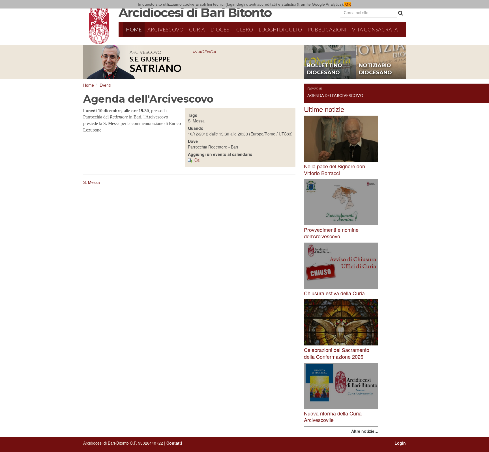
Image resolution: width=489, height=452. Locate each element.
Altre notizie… (364, 431)
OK (347, 4)
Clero (244, 29)
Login (400, 443)
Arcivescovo (165, 29)
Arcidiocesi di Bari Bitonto (195, 12)
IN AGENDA (204, 51)
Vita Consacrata (375, 29)
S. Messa (91, 182)
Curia (197, 29)
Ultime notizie (324, 109)
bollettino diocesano (324, 69)
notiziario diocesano (375, 69)
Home (134, 29)
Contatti (174, 443)
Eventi (105, 85)
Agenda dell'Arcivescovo (335, 95)
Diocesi (221, 29)
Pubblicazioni (327, 29)
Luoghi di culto (280, 29)
